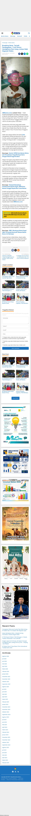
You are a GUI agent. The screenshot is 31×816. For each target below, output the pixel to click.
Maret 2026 (5, 669)
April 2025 (4, 696)
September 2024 (6, 714)
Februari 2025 (5, 702)
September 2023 (6, 745)
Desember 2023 (6, 737)
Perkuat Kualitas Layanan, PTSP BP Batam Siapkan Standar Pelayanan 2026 (22, 302)
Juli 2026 (4, 658)
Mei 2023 (4, 755)
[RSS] (18, 250)
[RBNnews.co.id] (16, 33)
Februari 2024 (5, 732)
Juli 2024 (4, 719)
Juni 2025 (4, 691)
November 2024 (6, 709)
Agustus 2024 (5, 717)
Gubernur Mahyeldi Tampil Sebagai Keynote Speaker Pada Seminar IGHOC (8, 256)
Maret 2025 (5, 699)
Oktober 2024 (5, 712)
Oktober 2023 (5, 742)
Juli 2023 (4, 750)
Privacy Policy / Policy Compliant (9, 778)
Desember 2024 (6, 707)
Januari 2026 (5, 674)
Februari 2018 (5, 762)
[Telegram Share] (24, 54)
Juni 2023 (4, 752)
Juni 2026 (4, 661)
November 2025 (6, 679)
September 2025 (6, 684)
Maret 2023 (5, 760)
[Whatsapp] (27, 54)
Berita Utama (5, 54)
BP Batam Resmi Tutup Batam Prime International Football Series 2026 (8, 302)
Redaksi (3, 779)
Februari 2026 (5, 671)
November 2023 (6, 740)
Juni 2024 (4, 722)
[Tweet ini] (22, 54)
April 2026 (4, 666)
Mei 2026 (4, 664)
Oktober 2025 (5, 681)
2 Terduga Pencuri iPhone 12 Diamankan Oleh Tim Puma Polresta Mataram (22, 256)
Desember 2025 (6, 676)
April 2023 (4, 757)
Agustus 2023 (5, 747)
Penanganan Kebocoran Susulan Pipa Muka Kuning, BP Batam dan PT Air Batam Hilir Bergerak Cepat (8, 277)
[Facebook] (12, 250)
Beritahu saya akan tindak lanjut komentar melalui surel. (15, 341)
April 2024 (4, 727)
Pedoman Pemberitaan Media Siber (15, 779)
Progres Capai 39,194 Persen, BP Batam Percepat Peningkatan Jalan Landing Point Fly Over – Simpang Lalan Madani (22, 290)
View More (15, 398)
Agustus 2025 (5, 686)
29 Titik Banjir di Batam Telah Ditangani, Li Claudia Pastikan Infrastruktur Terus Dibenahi (8, 290)
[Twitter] (15, 250)
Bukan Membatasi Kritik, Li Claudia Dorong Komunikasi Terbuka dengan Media (22, 277)
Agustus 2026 (5, 656)
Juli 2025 (4, 689)
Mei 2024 (4, 724)
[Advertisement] (15, 15)
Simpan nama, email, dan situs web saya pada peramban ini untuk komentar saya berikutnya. (14, 337)
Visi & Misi (20, 778)
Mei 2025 (4, 694)
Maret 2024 (5, 729)
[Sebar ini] (19, 54)
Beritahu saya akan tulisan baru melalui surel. (14, 345)
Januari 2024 (5, 734)
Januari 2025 (5, 704)
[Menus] (2, 33)
